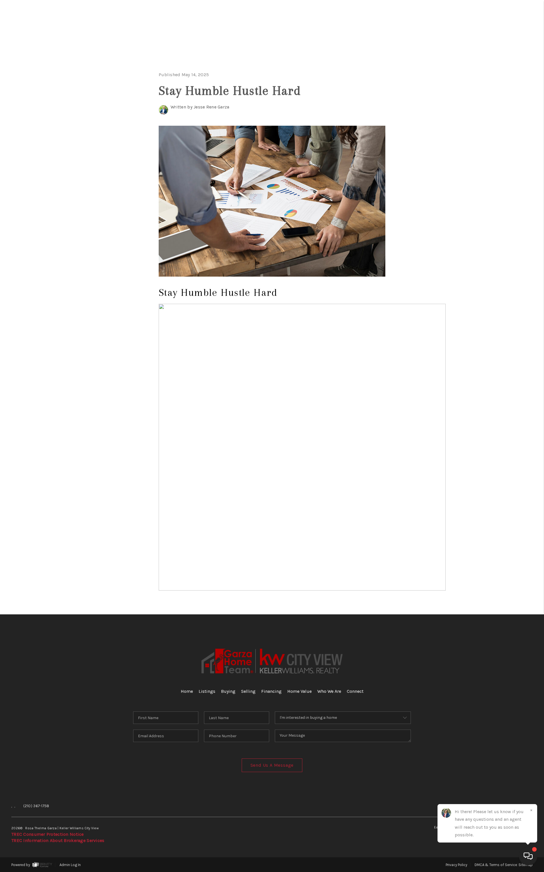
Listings (207, 691)
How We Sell (497, 242)
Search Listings (476, 64)
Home (511, 46)
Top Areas (486, 189)
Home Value (491, 135)
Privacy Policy (456, 865)
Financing (496, 117)
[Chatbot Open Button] (528, 856)
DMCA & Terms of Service (496, 865)
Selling (503, 99)
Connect (500, 171)
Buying (506, 82)
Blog (512, 206)
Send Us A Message (272, 765)
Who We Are (490, 153)
